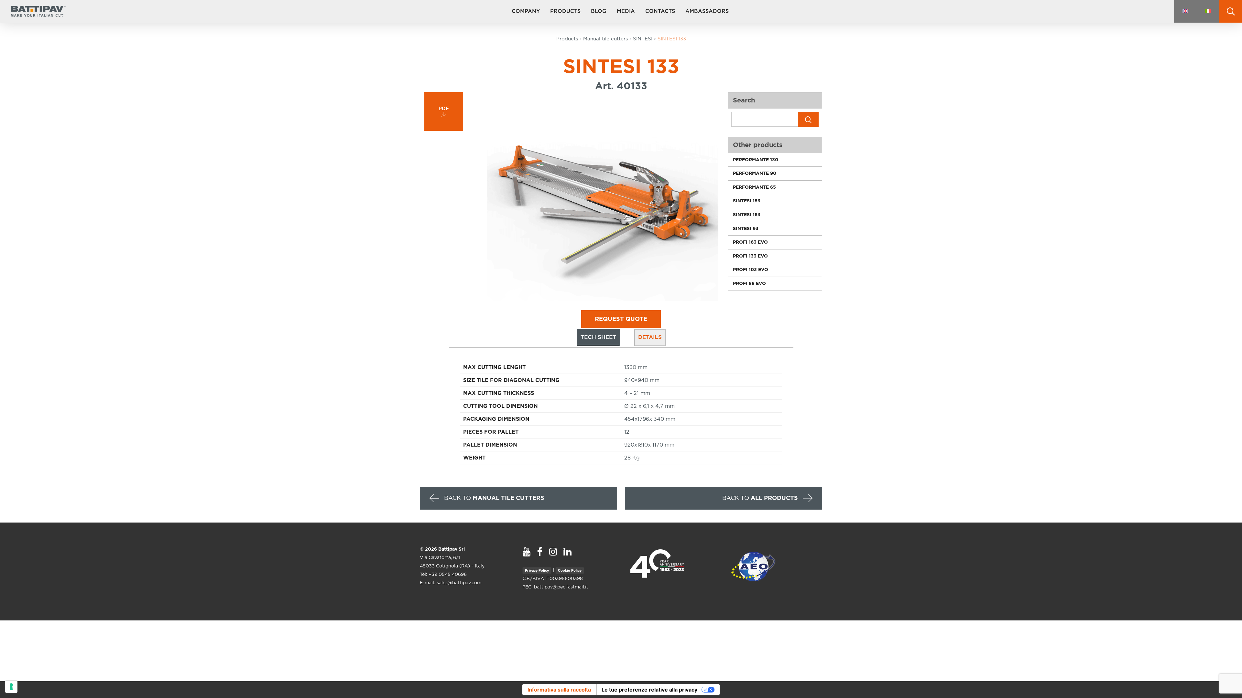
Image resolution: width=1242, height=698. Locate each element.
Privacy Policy (537, 570)
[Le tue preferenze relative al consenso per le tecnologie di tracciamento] (11, 687)
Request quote (621, 319)
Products (567, 39)
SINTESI (642, 39)
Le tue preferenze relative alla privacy (649, 689)
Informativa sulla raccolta (559, 689)
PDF (444, 108)
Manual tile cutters (605, 39)
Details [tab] (650, 337)
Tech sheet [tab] (598, 337)
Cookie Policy (570, 570)
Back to (493, 498)
